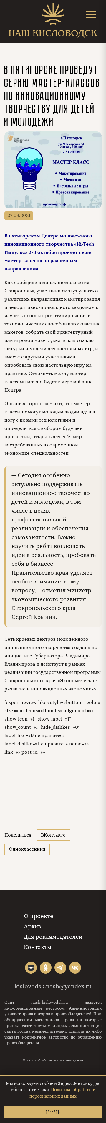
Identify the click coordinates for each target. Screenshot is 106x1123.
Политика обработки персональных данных (53, 1060)
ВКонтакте (53, 835)
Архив (32, 926)
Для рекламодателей (53, 937)
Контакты (38, 947)
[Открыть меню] (91, 14)
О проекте (38, 916)
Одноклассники (27, 849)
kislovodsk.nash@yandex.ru (53, 986)
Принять (53, 1112)
